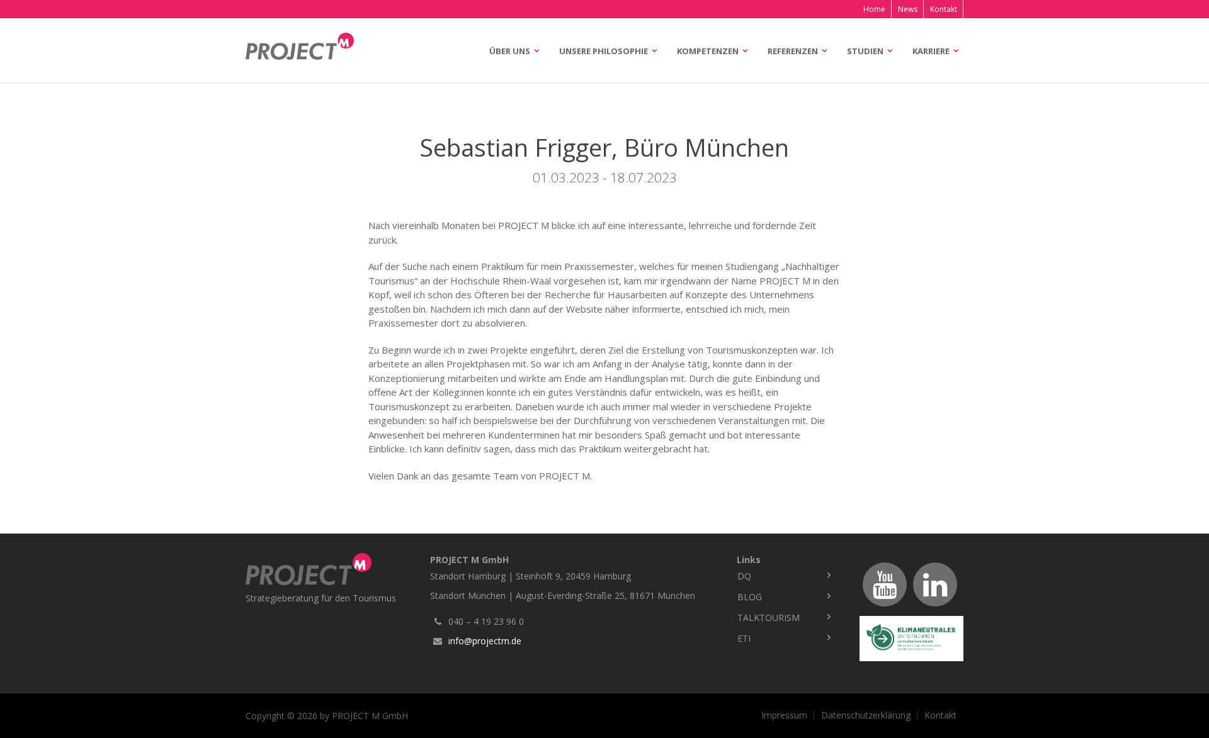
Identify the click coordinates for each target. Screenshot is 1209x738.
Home (874, 9)
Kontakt (943, 9)
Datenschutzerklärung (866, 715)
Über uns (509, 51)
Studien (865, 51)
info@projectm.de (484, 641)
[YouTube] (885, 584)
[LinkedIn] (935, 584)
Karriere (931, 51)
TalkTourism (768, 617)
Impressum (784, 715)
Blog (749, 597)
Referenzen (793, 51)
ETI (744, 638)
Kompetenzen (708, 51)
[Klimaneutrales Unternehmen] (911, 638)
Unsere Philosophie (603, 51)
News (907, 9)
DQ (744, 576)
